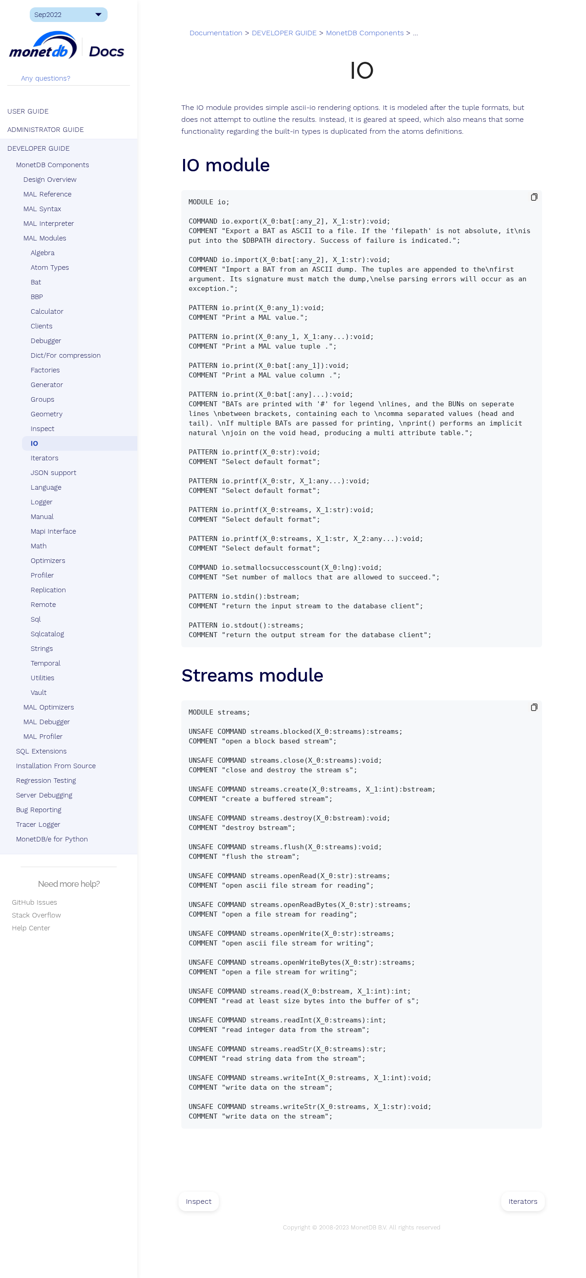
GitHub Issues (32, 902)
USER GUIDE (28, 111)
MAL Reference (47, 194)
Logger (42, 502)
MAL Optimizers (48, 707)
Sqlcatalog (47, 634)
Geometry (47, 414)
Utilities (42, 678)
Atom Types (50, 267)
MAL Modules (44, 238)
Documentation (216, 33)
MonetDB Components (52, 165)
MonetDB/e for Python (52, 839)
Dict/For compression (66, 355)
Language (46, 487)
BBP (37, 297)
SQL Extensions (41, 751)
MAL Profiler (43, 736)
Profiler (42, 575)
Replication (48, 590)
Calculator (47, 311)
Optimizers (48, 561)
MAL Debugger (46, 722)
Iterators (45, 458)
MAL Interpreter (48, 223)
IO (34, 443)
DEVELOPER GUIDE (38, 148)
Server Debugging (44, 795)
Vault (39, 692)
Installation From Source (56, 766)
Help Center (28, 928)
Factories (45, 370)
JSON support (53, 473)
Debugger (46, 341)
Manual (42, 517)
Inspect (42, 429)
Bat (36, 282)
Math (39, 546)
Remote (43, 605)
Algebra (42, 253)
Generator (47, 385)
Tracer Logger (38, 824)
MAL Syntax (42, 209)
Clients (42, 326)
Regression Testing (46, 780)
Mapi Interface (53, 531)
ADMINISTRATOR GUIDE (45, 130)
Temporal (45, 663)
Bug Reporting (38, 810)
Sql (36, 619)
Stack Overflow (34, 915)
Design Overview (49, 179)
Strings (42, 648)
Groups (42, 399)
